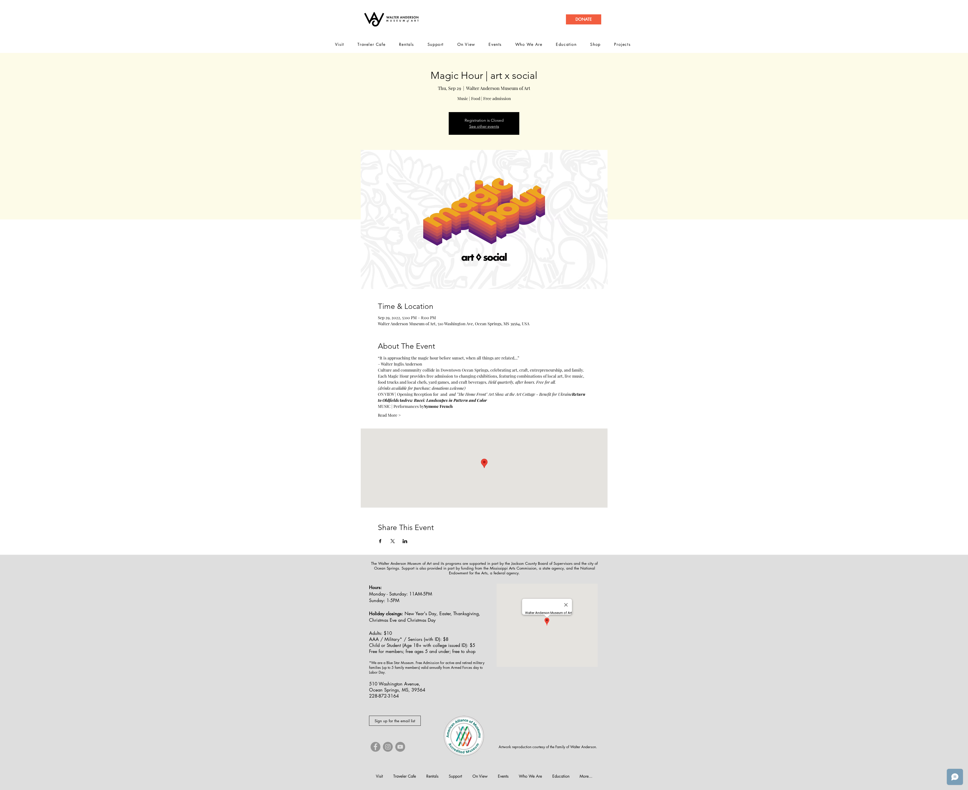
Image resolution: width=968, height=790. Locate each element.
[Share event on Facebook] (380, 541)
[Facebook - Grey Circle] (375, 747)
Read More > (389, 415)
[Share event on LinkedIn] (405, 541)
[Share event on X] (392, 541)
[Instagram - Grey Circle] (388, 747)
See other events (484, 126)
